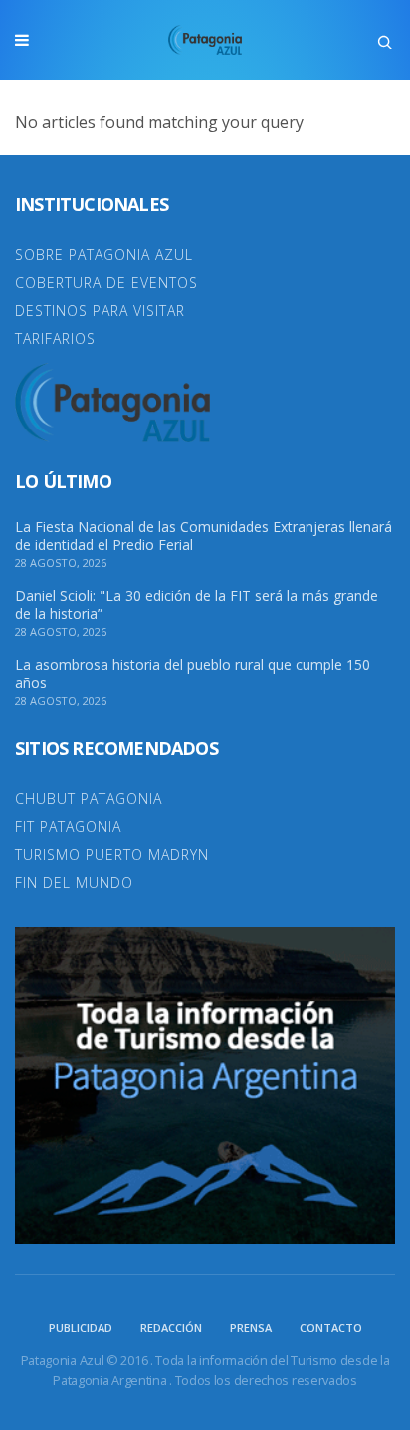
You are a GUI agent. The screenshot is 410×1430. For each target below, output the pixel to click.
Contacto (331, 1327)
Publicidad (80, 1327)
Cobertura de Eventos (106, 282)
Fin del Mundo (74, 882)
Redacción (171, 1327)
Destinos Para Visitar (100, 310)
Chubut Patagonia (88, 798)
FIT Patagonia (68, 826)
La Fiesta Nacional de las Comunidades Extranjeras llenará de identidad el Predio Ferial (203, 536)
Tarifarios (55, 338)
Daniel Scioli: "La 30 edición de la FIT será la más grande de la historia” (196, 605)
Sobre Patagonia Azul (104, 254)
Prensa (251, 1327)
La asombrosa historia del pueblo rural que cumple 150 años (192, 674)
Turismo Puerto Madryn (112, 854)
